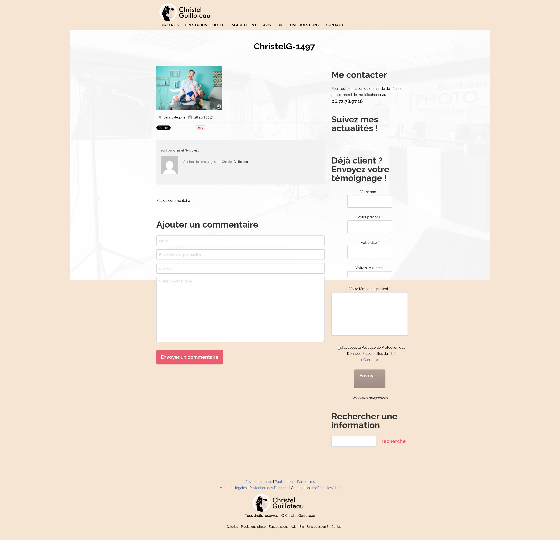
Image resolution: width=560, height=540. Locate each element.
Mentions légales (233, 488)
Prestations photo (204, 25)
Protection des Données (268, 488)
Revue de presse (258, 482)
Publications (284, 482)
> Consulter (370, 360)
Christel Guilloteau (186, 150)
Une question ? (305, 25)
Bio (280, 25)
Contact (334, 25)
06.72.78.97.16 (347, 101)
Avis (267, 25)
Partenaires (306, 482)
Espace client (243, 25)
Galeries (170, 25)
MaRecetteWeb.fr (326, 488)
